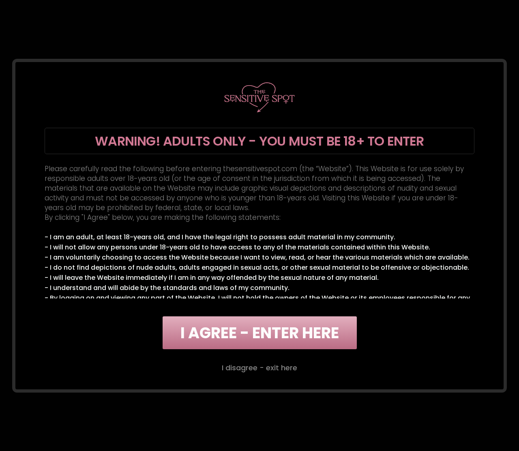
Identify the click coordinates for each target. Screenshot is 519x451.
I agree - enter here (259, 333)
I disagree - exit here (259, 368)
